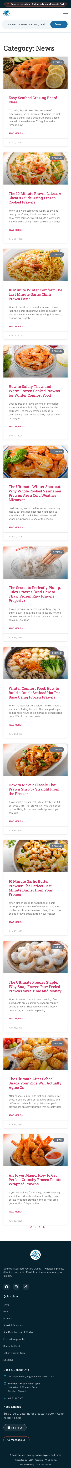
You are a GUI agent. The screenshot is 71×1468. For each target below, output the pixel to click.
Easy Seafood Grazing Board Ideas (33, 99)
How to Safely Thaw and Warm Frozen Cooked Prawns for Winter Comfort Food (34, 390)
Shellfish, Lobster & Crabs (18, 1332)
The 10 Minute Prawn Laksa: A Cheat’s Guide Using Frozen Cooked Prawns (35, 198)
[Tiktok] (26, 1287)
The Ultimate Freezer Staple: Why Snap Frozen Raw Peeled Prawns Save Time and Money (35, 986)
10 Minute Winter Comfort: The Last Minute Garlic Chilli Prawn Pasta (35, 294)
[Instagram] (16, 1287)
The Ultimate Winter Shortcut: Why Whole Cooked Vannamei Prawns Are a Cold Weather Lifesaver (35, 493)
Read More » (16, 133)
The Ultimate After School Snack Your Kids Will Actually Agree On (35, 1083)
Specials (8, 1359)
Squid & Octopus (13, 1325)
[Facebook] (6, 1287)
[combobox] (27, 24)
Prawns (7, 1318)
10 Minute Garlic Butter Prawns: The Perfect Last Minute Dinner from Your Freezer (31, 888)
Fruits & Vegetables (14, 1339)
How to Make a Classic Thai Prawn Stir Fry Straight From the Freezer (34, 789)
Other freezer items (14, 1352)
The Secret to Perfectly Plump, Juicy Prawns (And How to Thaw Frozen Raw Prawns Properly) (35, 594)
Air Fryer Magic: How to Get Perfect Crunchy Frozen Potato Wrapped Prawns (35, 1179)
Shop (6, 1304)
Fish (5, 1311)
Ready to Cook (12, 1346)
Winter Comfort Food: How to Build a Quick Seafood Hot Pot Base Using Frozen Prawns (34, 692)
